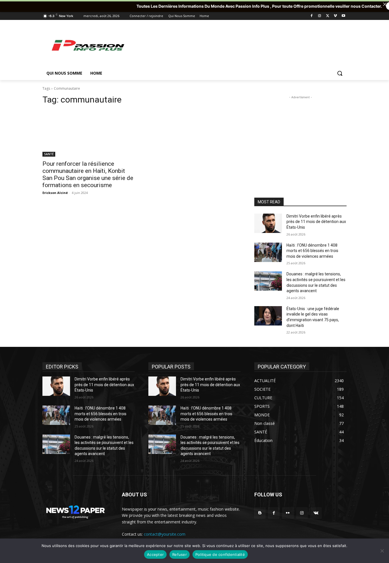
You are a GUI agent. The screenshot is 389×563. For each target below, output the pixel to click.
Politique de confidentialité (220, 554)
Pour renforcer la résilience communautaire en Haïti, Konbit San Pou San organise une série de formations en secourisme (87, 174)
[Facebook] (311, 16)
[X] (327, 16)
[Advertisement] (237, 45)
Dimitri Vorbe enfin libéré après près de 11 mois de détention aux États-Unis (316, 222)
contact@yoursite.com (164, 534)
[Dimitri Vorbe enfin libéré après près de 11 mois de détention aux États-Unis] (268, 223)
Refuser (179, 554)
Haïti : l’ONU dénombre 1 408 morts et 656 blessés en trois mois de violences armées (312, 251)
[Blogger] (259, 513)
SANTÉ (49, 154)
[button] (340, 73)
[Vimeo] (335, 16)
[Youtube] (343, 16)
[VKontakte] (316, 513)
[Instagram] (319, 16)
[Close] (384, 4)
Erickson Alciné (55, 193)
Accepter (155, 554)
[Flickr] (287, 513)
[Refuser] (382, 551)
